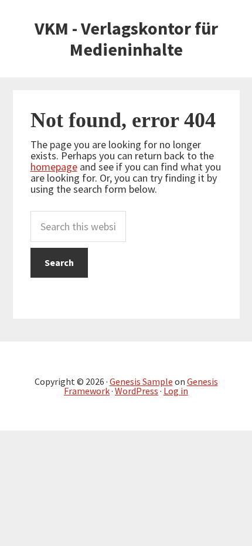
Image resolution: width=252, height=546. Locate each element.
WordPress (136, 391)
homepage (53, 166)
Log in (176, 391)
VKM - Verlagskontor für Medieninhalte (126, 38)
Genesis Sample (141, 381)
